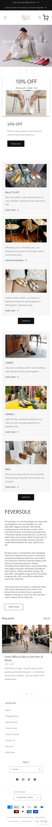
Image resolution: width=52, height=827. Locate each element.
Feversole (15, 817)
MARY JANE (10, 310)
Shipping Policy (12, 716)
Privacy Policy (11, 728)
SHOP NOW (10, 210)
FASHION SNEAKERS (14, 260)
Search (8, 710)
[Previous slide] (20, 70)
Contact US (10, 740)
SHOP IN (26, 321)
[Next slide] (32, 70)
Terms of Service (12, 734)
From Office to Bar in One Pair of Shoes (24, 658)
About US (9, 746)
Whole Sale (10, 752)
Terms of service (26, 821)
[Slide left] (20, 694)
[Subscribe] (39, 769)
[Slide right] (32, 694)
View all (46, 618)
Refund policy (40, 817)
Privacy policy (14, 821)
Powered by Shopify (26, 817)
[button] (5, 18)
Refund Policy (11, 722)
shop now (10, 49)
